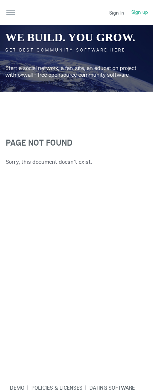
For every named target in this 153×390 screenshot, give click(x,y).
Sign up (139, 12)
